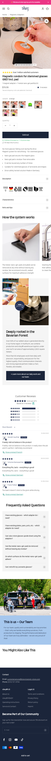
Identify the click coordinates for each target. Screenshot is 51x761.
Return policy (33, 702)
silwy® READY (7, 698)
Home (4, 15)
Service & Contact (9, 706)
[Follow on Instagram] (10, 739)
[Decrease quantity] (5, 125)
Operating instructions (10, 702)
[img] (7, 434)
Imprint (30, 706)
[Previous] (2, 2)
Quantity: (5, 121)
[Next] (48, 2)
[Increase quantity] (14, 125)
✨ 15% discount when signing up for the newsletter (25, 2)
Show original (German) (14, 475)
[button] (38, 87)
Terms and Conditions (36, 694)
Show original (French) (13, 452)
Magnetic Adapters (16, 15)
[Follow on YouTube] (16, 739)
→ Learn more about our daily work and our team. (25, 375)
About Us (5, 694)
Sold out (25, 135)
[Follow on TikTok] (22, 739)
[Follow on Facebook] (4, 739)
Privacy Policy (33, 698)
